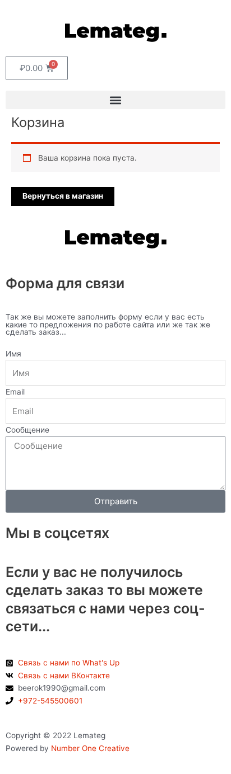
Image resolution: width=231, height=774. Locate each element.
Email (15, 391)
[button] (115, 100)
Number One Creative (89, 748)
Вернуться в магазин (62, 195)
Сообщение (27, 429)
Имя (13, 353)
